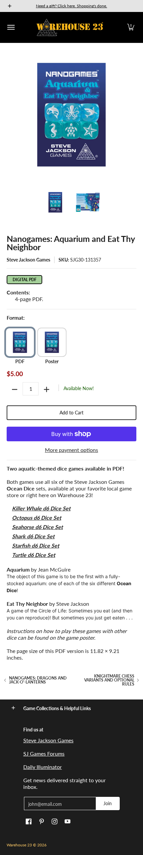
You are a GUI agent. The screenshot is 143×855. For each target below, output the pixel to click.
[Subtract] (15, 389)
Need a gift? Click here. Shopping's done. (71, 5)
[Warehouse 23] (70, 27)
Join (107, 803)
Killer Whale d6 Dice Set (41, 508)
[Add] (47, 389)
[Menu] (11, 27)
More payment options (71, 450)
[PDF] (20, 342)
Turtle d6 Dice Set (33, 555)
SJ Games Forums (44, 753)
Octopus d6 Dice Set (36, 517)
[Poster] (52, 342)
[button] (130, 27)
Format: (16, 317)
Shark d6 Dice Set (33, 536)
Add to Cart (71, 412)
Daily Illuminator (42, 767)
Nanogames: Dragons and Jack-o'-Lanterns (38, 680)
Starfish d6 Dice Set (35, 545)
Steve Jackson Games (28, 260)
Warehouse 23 (19, 844)
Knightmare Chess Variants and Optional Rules (109, 680)
